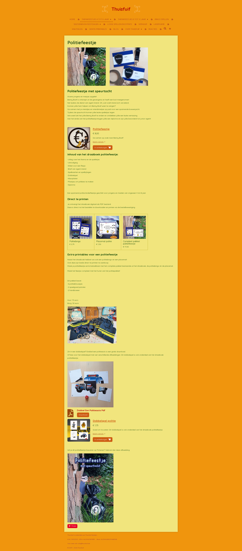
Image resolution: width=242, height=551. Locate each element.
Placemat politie (104, 241)
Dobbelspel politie (104, 420)
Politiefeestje (101, 129)
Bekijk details (98, 142)
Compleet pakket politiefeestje (131, 242)
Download (83, 415)
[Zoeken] (165, 29)
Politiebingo (75, 241)
